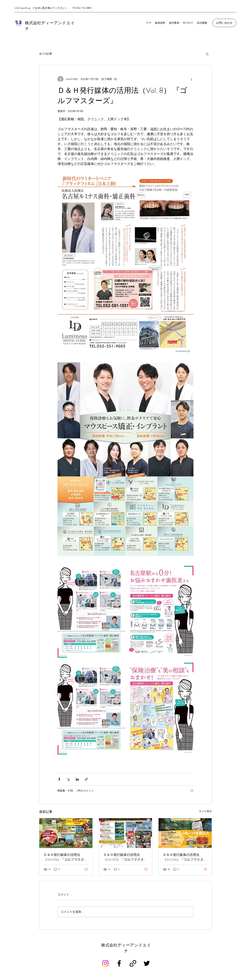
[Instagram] (105, 963)
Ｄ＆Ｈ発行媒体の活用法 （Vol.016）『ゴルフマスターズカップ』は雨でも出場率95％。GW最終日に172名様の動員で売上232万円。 (65, 857)
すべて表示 (205, 811)
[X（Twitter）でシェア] (68, 779)
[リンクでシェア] (86, 779)
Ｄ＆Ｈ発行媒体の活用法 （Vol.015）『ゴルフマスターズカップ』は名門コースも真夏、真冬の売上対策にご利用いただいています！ (125, 857)
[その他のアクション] (191, 79)
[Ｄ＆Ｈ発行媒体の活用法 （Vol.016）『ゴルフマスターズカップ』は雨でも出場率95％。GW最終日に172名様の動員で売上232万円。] (65, 833)
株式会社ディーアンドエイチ (126, 948)
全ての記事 (45, 53)
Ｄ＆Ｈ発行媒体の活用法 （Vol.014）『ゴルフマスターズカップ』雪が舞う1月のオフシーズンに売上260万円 (185, 857)
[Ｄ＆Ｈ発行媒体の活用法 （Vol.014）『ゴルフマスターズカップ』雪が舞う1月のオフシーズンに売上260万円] (185, 833)
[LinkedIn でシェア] (77, 779)
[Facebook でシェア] (59, 779)
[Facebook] (119, 963)
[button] (207, 53)
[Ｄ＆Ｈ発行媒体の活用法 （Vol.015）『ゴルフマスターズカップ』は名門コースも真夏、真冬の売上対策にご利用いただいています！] (125, 833)
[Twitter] (147, 963)
